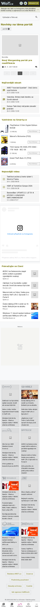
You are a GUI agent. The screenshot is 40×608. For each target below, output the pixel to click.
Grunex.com (7, 288)
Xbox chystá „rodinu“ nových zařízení (28, 493)
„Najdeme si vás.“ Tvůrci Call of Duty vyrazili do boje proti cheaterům (28, 421)
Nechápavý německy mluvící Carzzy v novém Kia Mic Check (10, 516)
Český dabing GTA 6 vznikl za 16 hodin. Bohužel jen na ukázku (16, 305)
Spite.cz (6, 279)
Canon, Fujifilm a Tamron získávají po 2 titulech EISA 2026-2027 (29, 551)
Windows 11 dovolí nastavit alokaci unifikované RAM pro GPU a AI (17, 314)
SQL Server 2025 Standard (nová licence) (8, 446)
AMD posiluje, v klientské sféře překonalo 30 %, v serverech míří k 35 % (9, 552)
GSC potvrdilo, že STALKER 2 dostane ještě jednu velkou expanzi (27, 469)
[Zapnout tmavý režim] (25, 3)
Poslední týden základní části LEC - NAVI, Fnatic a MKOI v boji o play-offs (9, 506)
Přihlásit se (33, 3)
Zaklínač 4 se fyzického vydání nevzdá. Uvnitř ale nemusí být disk (16, 284)
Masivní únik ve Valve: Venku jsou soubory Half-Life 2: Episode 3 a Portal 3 (16, 294)
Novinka (5, 57)
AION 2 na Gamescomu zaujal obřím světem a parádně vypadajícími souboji (14, 273)
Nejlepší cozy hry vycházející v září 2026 (29, 500)
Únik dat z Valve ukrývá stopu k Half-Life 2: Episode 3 (29, 412)
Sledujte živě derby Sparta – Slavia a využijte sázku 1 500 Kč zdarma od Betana (10, 421)
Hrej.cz (5, 309)
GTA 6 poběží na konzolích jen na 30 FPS (10, 465)
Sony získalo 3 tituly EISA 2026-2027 (28, 559)
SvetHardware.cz (9, 318)
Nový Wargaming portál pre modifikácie (17, 61)
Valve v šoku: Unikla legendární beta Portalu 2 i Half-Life (10, 412)
